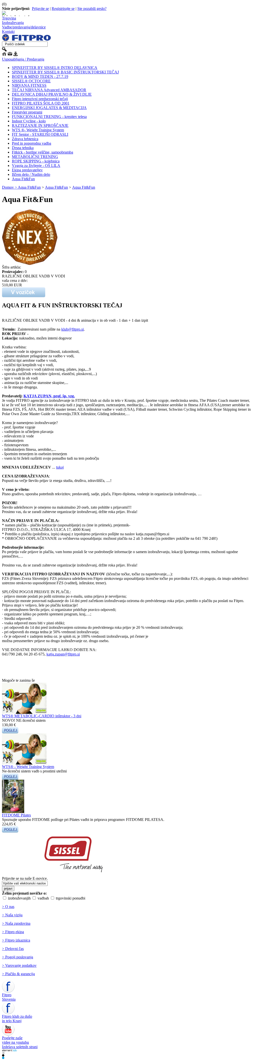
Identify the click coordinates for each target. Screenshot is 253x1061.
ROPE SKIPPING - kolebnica (36, 161)
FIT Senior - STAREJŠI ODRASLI (40, 134)
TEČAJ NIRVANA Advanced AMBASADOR (49, 90)
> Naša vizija (12, 915)
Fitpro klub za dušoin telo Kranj (17, 1018)
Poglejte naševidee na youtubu (15, 1040)
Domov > (10, 187)
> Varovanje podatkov (19, 965)
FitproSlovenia (9, 997)
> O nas (8, 906)
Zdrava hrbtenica (25, 139)
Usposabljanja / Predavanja (23, 59)
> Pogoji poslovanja (17, 957)
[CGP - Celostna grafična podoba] (3, 1058)
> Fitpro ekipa (13, 932)
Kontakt (8, 31)
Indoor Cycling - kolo (29, 121)
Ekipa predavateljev (27, 170)
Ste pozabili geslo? (91, 8)
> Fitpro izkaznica (16, 940)
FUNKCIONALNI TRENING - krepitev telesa (49, 116)
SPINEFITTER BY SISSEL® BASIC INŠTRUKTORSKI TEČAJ (65, 72)
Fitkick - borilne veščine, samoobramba (42, 152)
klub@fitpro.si (72, 329)
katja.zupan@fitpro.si (63, 654)
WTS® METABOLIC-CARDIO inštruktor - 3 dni (41, 716)
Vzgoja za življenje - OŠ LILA (36, 165)
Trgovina (9, 18)
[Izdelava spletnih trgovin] (3, 1053)
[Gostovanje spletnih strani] (3, 1055)
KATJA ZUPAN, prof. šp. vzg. (49, 396)
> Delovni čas (13, 949)
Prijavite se (40, 8)
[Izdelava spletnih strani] (9, 1050)
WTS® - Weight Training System (28, 767)
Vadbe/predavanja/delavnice (24, 27)
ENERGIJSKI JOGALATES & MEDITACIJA (49, 108)
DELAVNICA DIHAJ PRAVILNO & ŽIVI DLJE (52, 94)
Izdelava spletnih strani (20, 1047)
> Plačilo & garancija (18, 974)
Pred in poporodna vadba (31, 143)
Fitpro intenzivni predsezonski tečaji (40, 99)
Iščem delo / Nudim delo (31, 174)
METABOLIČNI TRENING (35, 157)
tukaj (60, 467)
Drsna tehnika (23, 148)
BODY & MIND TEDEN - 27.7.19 (40, 76)
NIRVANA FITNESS (29, 85)
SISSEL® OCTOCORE (31, 81)
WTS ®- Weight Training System (38, 130)
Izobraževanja (13, 23)
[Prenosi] (15, 55)
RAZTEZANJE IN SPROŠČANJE (40, 125)
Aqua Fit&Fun (23, 179)
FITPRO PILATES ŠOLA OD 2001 (40, 103)
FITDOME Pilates (16, 815)
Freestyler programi (27, 112)
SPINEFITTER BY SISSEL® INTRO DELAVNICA (54, 68)
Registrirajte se (63, 8)
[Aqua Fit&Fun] (30, 264)
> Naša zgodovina (16, 923)
